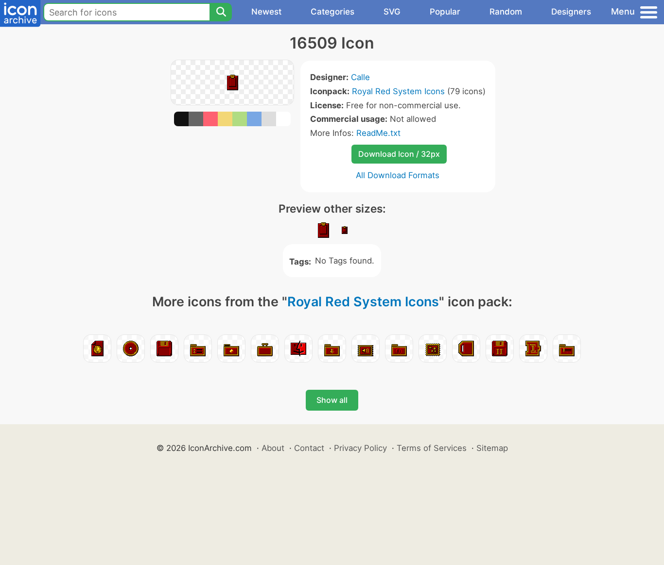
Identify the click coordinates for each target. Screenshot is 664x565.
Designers (571, 12)
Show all (332, 400)
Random (505, 12)
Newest (266, 12)
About (273, 448)
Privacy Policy (360, 448)
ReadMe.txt (378, 133)
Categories (332, 12)
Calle (360, 77)
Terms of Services (432, 448)
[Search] (221, 12)
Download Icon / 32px (399, 154)
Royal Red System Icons (398, 91)
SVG (392, 12)
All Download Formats (397, 175)
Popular (445, 12)
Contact (309, 448)
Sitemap (492, 448)
